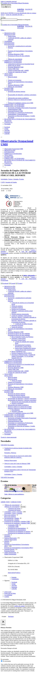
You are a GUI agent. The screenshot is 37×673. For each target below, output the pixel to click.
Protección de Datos (10, 593)
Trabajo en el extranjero (14, 80)
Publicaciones (12, 36)
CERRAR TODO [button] (16, 502)
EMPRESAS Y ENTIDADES (13, 60)
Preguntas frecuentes (17, 325)
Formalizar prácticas (17, 307)
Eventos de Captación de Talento (17, 72)
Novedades (7, 124)
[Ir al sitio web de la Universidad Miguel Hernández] (15, 3)
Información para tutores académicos (18, 98)
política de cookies (19, 606)
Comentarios (15, 579)
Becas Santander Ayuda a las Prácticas (22, 337)
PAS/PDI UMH (8, 88)
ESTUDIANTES (9, 43)
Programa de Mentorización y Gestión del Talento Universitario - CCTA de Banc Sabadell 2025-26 (23, 356)
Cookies (6, 596)
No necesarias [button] (5, 659)
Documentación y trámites (11, 518)
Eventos (21, 179)
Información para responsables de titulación (23, 402)
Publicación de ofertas (14, 65)
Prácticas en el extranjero (18, 309)
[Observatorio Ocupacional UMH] (6, 7)
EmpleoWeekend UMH (14, 109)
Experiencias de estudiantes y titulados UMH (17, 521)
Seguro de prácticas (17, 327)
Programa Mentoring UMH (15, 54)
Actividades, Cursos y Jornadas (9, 179)
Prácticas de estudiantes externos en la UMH (20, 103)
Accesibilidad (8, 41)
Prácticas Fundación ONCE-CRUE (21, 353)
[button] (9, 34)
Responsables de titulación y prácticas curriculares (22, 95)
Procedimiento (15, 410)
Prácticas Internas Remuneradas (20, 397)
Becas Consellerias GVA (18, 351)
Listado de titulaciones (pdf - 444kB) (18, 70)
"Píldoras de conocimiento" (12, 505)
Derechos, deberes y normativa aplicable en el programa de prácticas (23, 318)
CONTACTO (8, 122)
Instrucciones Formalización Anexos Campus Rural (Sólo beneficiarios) (25, 349)
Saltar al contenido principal (9, 1)
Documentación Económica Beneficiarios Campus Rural (23, 345)
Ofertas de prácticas (17, 306)
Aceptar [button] (4, 616)
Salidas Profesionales (10, 552)
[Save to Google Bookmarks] (12, 283)
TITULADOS (8, 73)
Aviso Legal (7, 592)
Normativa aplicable (17, 411)
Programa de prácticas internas (16, 91)
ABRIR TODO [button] (5, 502)
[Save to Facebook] (5, 283)
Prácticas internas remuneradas (20, 314)
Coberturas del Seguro (14, 508)
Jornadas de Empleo (11, 182)
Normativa (7, 535)
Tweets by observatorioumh (8, 437)
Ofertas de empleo (16, 380)
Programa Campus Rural (18, 338)
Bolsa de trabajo (12, 77)
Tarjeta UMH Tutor (13, 69)
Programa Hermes (9, 549)
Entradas (13, 577)
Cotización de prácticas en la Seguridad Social (21, 64)
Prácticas (10, 47)
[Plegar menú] (5, 30)
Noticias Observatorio (10, 538)
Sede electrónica (8, 13)
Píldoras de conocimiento (15, 59)
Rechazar (11, 616)
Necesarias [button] (4, 648)
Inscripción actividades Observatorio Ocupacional (22, 108)
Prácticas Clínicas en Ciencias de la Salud (19, 99)
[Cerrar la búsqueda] (1, 23)
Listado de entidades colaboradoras (21, 315)
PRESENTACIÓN (9, 33)
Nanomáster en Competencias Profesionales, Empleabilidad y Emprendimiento (20, 113)
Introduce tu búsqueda (24, 19)
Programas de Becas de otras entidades (19, 56)
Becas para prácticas (10, 515)
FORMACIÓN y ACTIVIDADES (14, 104)
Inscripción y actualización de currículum (19, 46)
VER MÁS (7, 445)
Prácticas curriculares (17, 403)
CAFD (3, 182)
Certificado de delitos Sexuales (24, 324)
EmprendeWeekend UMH (15, 111)
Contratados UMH (13, 525)
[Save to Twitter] (19, 283)
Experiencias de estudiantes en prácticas (19, 531)
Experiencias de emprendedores (17, 528)
